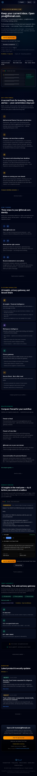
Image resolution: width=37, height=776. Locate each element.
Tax (13, 537)
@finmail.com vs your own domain (13, 445)
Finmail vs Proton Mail (9, 431)
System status (31, 762)
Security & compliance (9, 44)
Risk (4, 537)
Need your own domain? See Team (10, 41)
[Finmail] (2, 2)
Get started (17, 714)
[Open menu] (34, 2)
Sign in (29, 2)
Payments (8, 537)
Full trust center (5, 600)
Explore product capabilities (17, 276)
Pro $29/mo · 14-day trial (7, 53)
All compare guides (6, 467)
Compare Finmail (6, 762)
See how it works (18, 195)
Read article (6, 688)
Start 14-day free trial (8, 37)
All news (3, 671)
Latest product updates (17, 654)
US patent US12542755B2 (7, 603)
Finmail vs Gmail (8, 418)
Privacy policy (15, 762)
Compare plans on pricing (18, 743)
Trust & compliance (17, 571)
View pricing (18, 565)
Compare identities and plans (9, 190)
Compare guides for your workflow (18, 394)
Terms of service (23, 762)
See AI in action (17, 473)
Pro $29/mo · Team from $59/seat (23, 603)
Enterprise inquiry (18, 765)
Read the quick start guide (23, 748)
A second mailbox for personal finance (15, 456)
